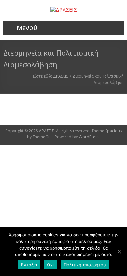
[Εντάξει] (119, 251)
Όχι (50, 264)
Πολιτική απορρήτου (85, 264)
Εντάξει (29, 264)
